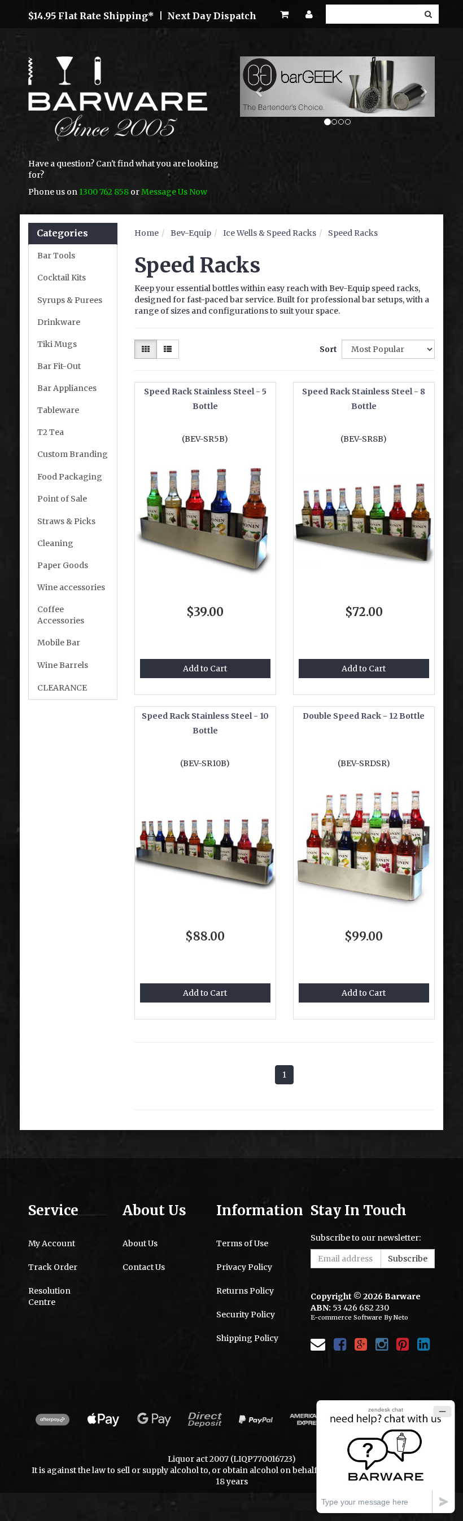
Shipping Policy (247, 1338)
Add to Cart (205, 668)
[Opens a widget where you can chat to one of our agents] (385, 1456)
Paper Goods (62, 565)
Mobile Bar (58, 643)
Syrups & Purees (69, 300)
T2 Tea (50, 432)
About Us (140, 1243)
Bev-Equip (191, 233)
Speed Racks (353, 233)
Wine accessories (71, 587)
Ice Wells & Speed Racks (269, 233)
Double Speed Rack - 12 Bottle (364, 716)
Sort (326, 349)
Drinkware (58, 322)
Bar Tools (56, 255)
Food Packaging (69, 477)
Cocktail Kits (61, 277)
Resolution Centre (49, 1296)
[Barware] (117, 107)
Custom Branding (72, 454)
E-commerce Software (346, 1317)
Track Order (52, 1267)
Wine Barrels (62, 665)
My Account (51, 1243)
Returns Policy (245, 1291)
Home (146, 233)
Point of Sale (62, 499)
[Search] (428, 14)
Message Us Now (174, 192)
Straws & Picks (66, 521)
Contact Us (144, 1267)
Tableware (58, 410)
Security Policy (245, 1314)
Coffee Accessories (60, 615)
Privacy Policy (244, 1267)
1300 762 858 (104, 192)
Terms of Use (242, 1243)
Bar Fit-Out (59, 366)
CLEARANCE (62, 688)
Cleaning (55, 543)
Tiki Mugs (57, 344)
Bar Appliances (67, 388)
